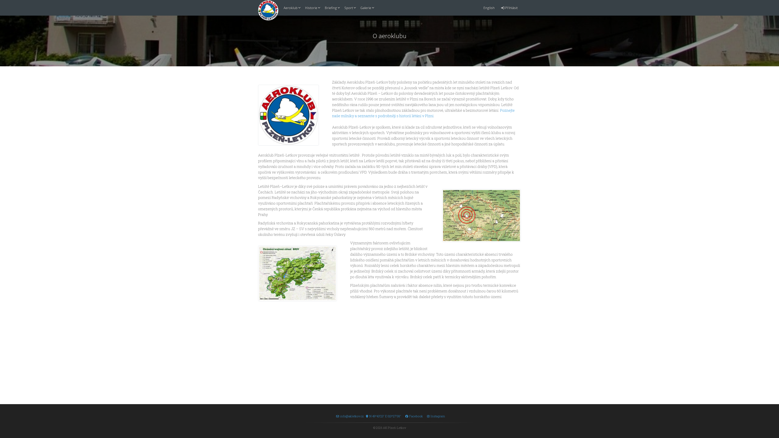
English (489, 8)
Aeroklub (291, 8)
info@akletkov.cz (352, 416)
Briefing (331, 8)
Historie (311, 8)
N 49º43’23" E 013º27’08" (385, 416)
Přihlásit (511, 8)
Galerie (365, 8)
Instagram (437, 416)
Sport (348, 8)
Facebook (416, 416)
